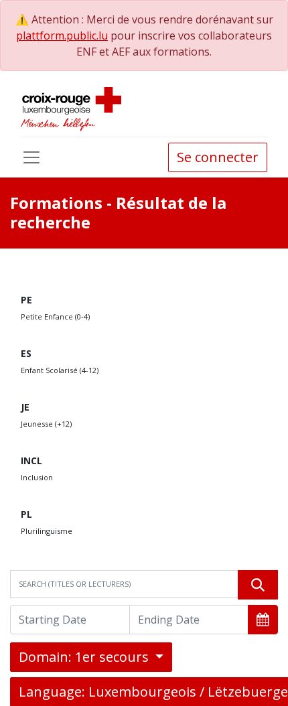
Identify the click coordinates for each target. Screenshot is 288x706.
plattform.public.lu (62, 35)
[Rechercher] (258, 584)
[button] (263, 619)
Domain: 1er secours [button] (85, 657)
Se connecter (218, 157)
